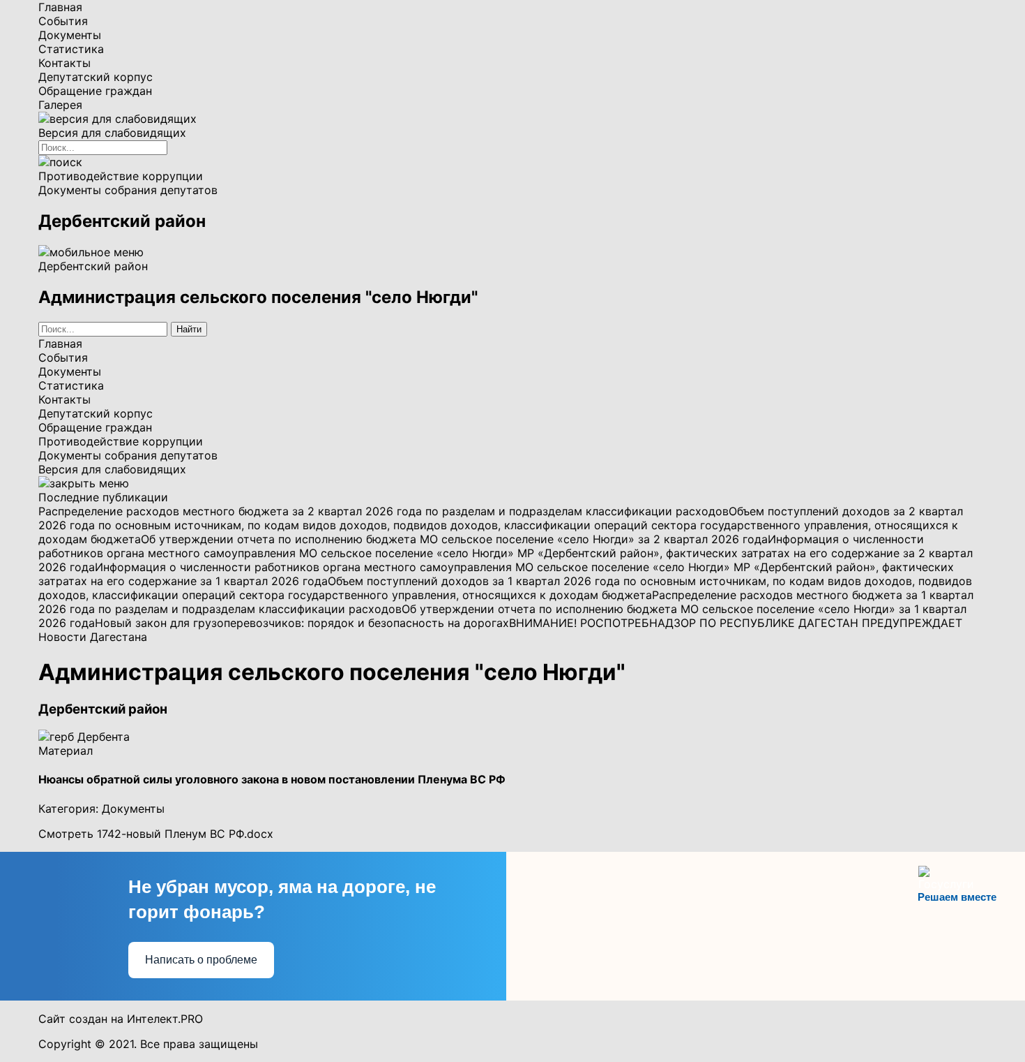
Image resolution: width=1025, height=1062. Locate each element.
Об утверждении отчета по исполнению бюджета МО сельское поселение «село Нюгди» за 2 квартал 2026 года (454, 539)
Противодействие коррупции (120, 176)
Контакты (64, 63)
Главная (60, 7)
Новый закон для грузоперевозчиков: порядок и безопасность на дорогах (302, 623)
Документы (69, 35)
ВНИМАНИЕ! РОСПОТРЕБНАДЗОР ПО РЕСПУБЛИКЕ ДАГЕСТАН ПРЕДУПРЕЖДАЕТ (735, 623)
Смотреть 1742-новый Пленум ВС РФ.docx (155, 834)
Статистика (71, 49)
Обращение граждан (95, 91)
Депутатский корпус (95, 77)
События (63, 21)
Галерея (60, 105)
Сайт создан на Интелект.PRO (120, 1019)
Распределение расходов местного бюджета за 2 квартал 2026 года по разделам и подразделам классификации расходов (383, 511)
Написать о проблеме (201, 960)
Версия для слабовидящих (112, 469)
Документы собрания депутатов (128, 190)
